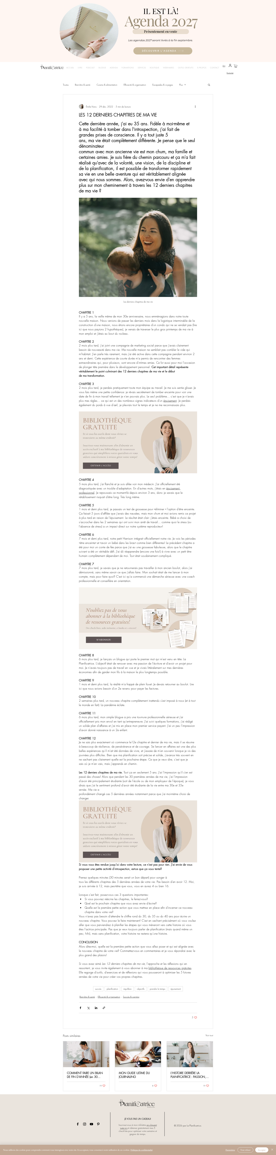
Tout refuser (245, 1149)
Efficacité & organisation (135, 84)
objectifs (140, 988)
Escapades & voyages (162, 84)
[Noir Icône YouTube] (91, 1124)
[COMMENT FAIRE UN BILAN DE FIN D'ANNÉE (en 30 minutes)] (86, 1054)
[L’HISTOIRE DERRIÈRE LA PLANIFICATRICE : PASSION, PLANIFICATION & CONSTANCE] (190, 1054)
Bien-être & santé (82, 84)
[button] (236, 66)
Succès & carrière (131, 996)
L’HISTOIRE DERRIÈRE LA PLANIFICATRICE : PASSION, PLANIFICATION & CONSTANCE (188, 1075)
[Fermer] (272, 1149)
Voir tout (209, 1035)
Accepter (262, 1149)
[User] (230, 65)
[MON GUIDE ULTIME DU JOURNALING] (138, 1054)
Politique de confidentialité (141, 1149)
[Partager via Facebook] (80, 1007)
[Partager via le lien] (103, 1007)
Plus (181, 84)
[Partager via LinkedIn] (96, 1007)
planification (112, 988)
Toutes (66, 84)
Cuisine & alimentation (107, 84)
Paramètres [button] (230, 1149)
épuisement (176, 988)
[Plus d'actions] (195, 106)
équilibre (127, 988)
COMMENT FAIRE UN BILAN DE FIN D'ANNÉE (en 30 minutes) (85, 1075)
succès (98, 988)
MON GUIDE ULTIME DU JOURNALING (134, 1075)
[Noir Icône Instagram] (85, 1124)
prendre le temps (157, 988)
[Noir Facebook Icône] (78, 1124)
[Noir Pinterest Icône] (98, 1124)
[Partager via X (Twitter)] (88, 1007)
